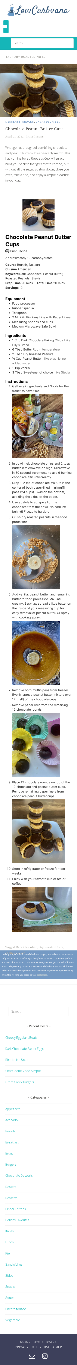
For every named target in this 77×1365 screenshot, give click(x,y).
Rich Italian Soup (16, 1059)
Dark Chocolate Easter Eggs (24, 1048)
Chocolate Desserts (19, 1175)
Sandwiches (13, 1264)
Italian (9, 1231)
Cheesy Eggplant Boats (21, 1037)
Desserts (13, 121)
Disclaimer (52, 1347)
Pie (7, 1253)
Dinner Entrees (15, 1209)
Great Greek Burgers (19, 1082)
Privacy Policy (28, 1347)
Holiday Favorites (17, 1220)
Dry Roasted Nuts (51, 947)
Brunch (10, 1153)
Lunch (9, 1242)
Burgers (10, 1164)
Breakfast (11, 1142)
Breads (10, 1131)
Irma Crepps (35, 136)
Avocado (11, 1120)
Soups (9, 1297)
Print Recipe (18, 251)
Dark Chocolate (26, 947)
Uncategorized (48, 121)
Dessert (10, 1187)
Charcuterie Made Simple (23, 1071)
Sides (9, 1275)
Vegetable (12, 1320)
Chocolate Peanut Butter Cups (34, 129)
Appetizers (12, 1109)
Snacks (28, 121)
